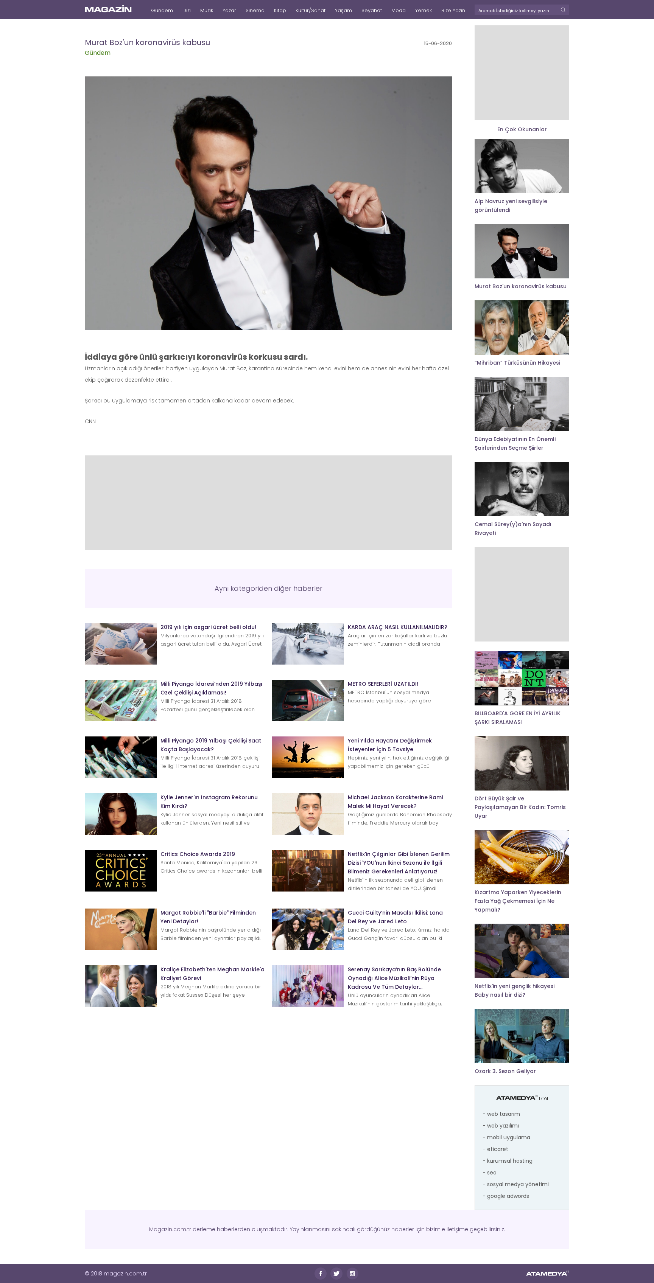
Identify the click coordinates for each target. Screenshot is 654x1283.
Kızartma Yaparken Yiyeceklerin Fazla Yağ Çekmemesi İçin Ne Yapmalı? (518, 900)
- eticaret (495, 1149)
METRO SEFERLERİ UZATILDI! (383, 684)
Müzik (206, 10)
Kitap (280, 10)
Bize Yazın (453, 10)
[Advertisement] (268, 502)
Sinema (255, 10)
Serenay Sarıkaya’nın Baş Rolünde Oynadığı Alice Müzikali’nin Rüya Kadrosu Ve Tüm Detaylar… (394, 978)
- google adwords (506, 1196)
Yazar (229, 10)
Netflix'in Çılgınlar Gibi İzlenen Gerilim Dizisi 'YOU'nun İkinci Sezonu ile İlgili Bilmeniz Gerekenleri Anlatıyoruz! (399, 862)
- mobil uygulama (506, 1137)
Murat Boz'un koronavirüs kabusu (521, 286)
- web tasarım (501, 1114)
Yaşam (343, 10)
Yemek (423, 10)
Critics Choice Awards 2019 (197, 854)
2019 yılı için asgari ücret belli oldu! (208, 627)
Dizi (186, 10)
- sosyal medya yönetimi (516, 1184)
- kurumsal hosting (508, 1161)
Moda (398, 10)
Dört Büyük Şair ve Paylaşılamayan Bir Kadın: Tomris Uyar (520, 807)
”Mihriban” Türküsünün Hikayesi (517, 363)
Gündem (162, 10)
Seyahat (371, 10)
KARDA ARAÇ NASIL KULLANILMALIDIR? (397, 627)
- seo (490, 1172)
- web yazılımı (501, 1125)
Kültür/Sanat (310, 10)
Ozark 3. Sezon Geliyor (505, 1071)
